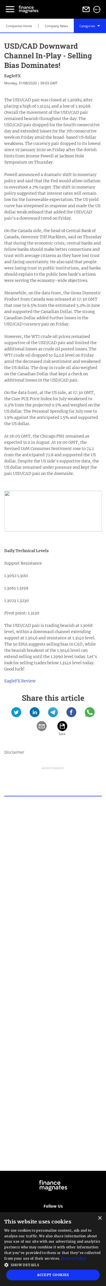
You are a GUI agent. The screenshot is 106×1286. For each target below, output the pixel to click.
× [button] (100, 1218)
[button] (53, 1264)
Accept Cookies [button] (53, 1275)
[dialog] (53, 1249)
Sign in (97, 9)
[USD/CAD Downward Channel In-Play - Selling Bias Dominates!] (16, 714)
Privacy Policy (73, 1258)
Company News (56, 26)
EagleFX (12, 75)
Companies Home (19, 26)
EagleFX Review (20, 680)
